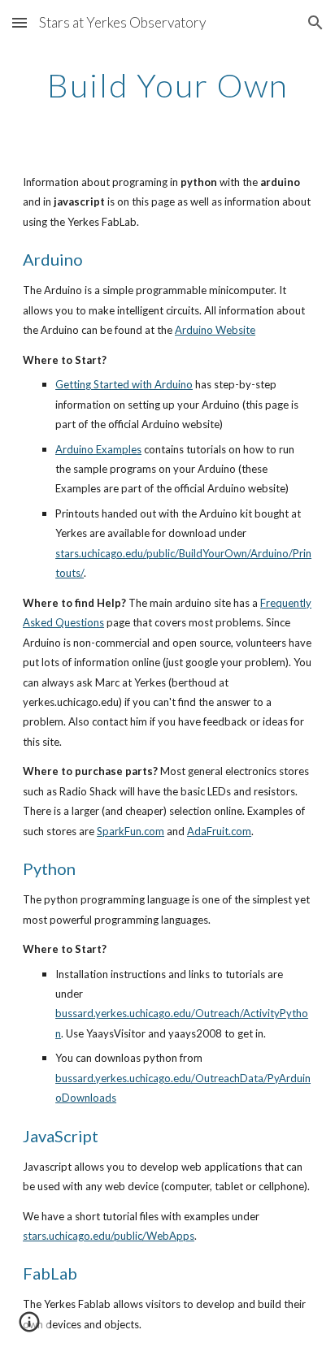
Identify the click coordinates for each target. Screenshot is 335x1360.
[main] (167, 85)
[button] (19, 22)
